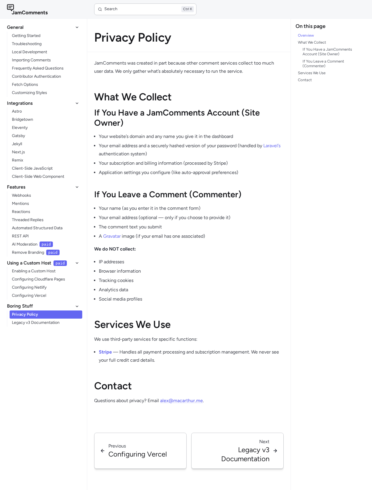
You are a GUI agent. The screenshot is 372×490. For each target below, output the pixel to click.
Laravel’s (271, 145)
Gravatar (112, 236)
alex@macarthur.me (181, 400)
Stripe (105, 352)
